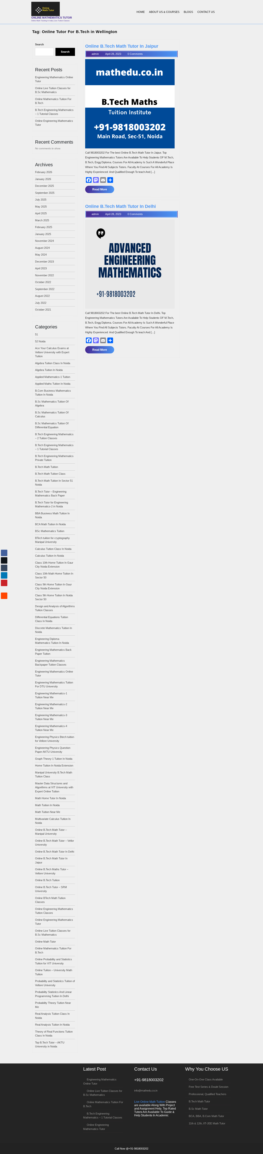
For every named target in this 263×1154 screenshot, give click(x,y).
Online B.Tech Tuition (47, 880)
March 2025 (42, 220)
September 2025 (44, 192)
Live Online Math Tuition (149, 1101)
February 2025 (43, 227)
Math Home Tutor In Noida (50, 798)
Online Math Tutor (45, 941)
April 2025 (41, 213)
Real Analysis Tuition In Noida (52, 1024)
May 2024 (41, 254)
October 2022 (43, 282)
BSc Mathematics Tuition (49, 531)
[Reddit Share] (4, 596)
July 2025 (40, 199)
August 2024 (42, 247)
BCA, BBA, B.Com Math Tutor (206, 1116)
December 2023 (44, 261)
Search (39, 44)
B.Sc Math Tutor (198, 1108)
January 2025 (43, 234)
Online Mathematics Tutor (51, 17)
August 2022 (42, 295)
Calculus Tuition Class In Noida (53, 548)
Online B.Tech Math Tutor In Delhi (54, 851)
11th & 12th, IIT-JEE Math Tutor (207, 1123)
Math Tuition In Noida (47, 805)
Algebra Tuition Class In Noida (52, 363)
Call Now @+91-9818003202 (131, 1148)
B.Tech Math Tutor (199, 1101)
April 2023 (41, 268)
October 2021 (43, 309)
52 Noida (40, 341)
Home (141, 11)
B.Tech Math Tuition (46, 466)
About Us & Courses (164, 11)
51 (36, 334)
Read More (103, 190)
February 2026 (43, 172)
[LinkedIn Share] (4, 575)
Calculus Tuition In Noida (49, 555)
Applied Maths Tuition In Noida (52, 383)
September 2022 (44, 289)
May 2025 (41, 206)
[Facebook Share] (4, 553)
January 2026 (43, 179)
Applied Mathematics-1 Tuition (52, 376)
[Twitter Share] (4, 560)
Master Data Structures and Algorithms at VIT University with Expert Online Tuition (54, 787)
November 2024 (44, 240)
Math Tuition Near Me (47, 811)
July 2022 (40, 302)
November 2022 (44, 275)
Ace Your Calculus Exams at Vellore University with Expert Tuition (52, 352)
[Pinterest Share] (4, 583)
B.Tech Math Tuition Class (50, 473)
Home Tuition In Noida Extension (54, 765)
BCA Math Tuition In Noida (50, 524)
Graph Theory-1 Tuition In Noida (53, 758)
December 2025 (44, 185)
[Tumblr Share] (4, 568)
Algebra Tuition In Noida (49, 369)
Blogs (188, 11)
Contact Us (206, 11)
